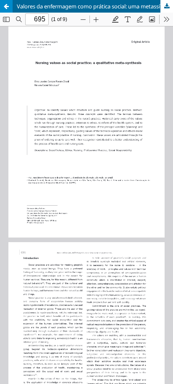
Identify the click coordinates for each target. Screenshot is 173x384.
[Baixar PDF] (166, 6)
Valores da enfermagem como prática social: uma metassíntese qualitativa (95, 6)
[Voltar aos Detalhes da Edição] (6, 6)
